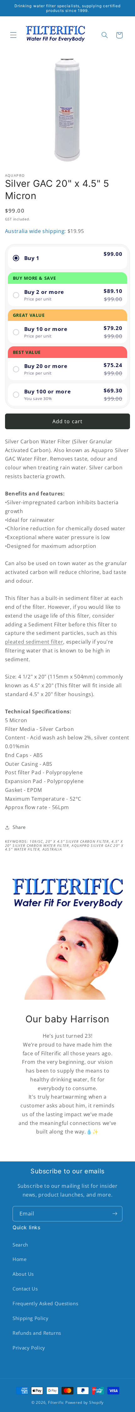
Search (20, 1245)
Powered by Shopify (84, 1402)
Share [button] (19, 827)
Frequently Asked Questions (45, 1303)
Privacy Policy (29, 1347)
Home (20, 1259)
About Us (23, 1274)
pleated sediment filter (34, 641)
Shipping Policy (30, 1318)
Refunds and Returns (37, 1333)
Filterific (56, 1402)
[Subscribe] (115, 1213)
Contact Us (25, 1288)
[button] (13, 35)
